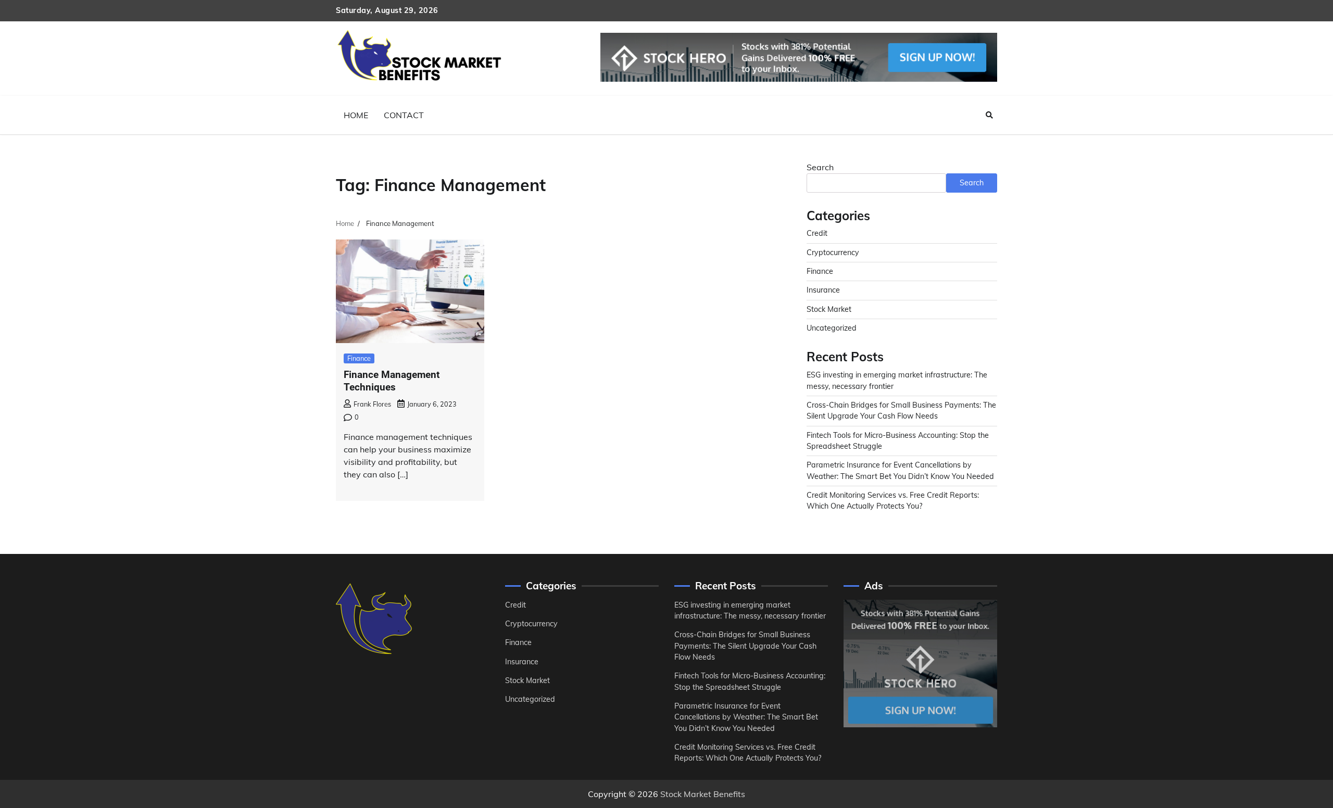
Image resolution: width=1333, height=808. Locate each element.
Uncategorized (832, 328)
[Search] (989, 115)
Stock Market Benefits (702, 794)
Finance (359, 358)
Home (356, 115)
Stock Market (829, 309)
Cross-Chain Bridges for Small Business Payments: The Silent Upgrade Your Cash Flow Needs (745, 646)
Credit (817, 233)
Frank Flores (372, 404)
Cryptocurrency (833, 252)
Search (820, 167)
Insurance (823, 290)
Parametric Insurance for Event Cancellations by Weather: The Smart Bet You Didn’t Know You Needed (746, 717)
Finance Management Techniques (391, 381)
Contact (404, 115)
